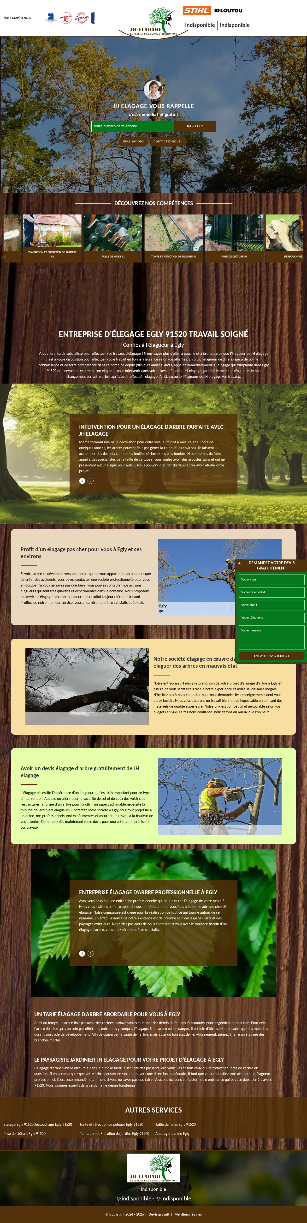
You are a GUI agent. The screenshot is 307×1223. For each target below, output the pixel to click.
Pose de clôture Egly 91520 (25, 1134)
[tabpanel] (153, 451)
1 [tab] (82, 481)
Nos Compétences (17, 18)
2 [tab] (90, 481)
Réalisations (133, 141)
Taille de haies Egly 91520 (175, 1125)
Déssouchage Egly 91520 (53, 1125)
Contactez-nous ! (168, 141)
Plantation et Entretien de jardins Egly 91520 (114, 1134)
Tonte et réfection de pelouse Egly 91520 (111, 1125)
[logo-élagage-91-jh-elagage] (153, 1167)
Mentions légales (188, 1215)
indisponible (200, 25)
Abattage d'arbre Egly (172, 1134)
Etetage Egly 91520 (19, 1125)
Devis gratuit (159, 1215)
